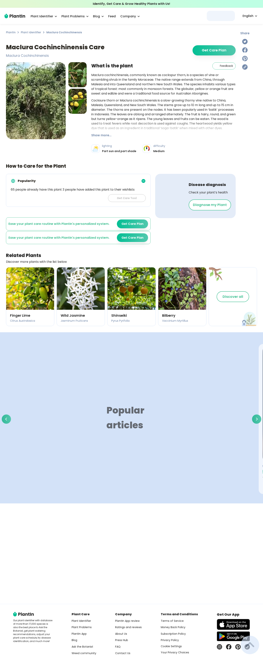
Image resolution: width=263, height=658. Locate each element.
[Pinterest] (245, 58)
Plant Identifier (31, 32)
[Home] (14, 16)
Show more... (101, 135)
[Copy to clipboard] (245, 67)
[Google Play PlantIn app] (233, 636)
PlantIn (11, 32)
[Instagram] (219, 647)
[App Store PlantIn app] (233, 624)
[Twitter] (245, 41)
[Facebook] (245, 50)
